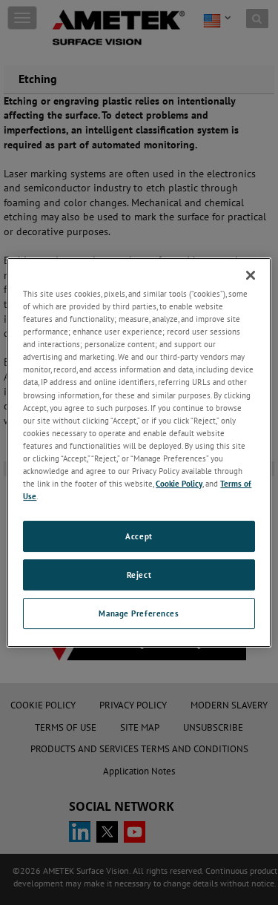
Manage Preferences (139, 613)
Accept (138, 536)
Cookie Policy (179, 483)
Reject (139, 574)
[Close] (250, 275)
